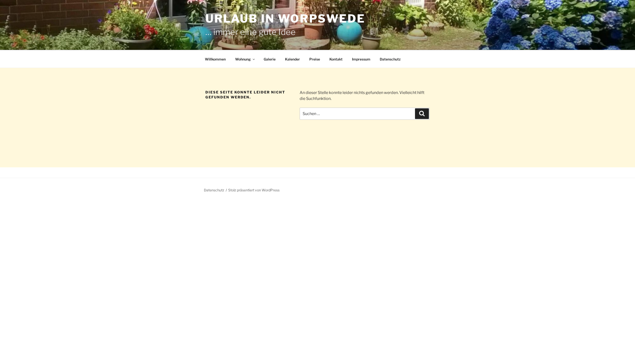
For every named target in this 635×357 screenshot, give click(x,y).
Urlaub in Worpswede (285, 18)
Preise (314, 59)
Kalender (292, 59)
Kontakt (336, 59)
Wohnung (243, 59)
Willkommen (215, 59)
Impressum (361, 59)
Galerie (270, 59)
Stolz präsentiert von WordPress (254, 190)
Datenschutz (390, 59)
